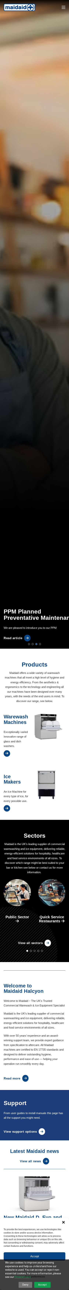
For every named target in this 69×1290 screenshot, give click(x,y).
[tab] (29, 644)
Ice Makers (12, 779)
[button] (63, 1222)
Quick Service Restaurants (51, 919)
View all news (30, 1161)
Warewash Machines (16, 719)
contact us (45, 867)
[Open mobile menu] (63, 7)
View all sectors (30, 943)
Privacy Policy (23, 1276)
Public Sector (17, 917)
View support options (20, 1131)
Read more (12, 1078)
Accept (34, 1256)
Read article (13, 638)
